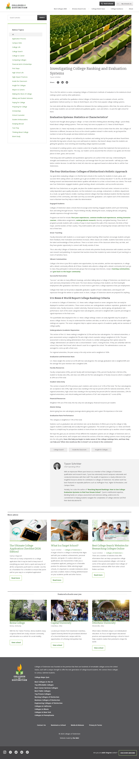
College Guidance (117, 9)
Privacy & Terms (95, 725)
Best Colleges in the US (44, 682)
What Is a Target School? (65, 545)
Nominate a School (58, 725)
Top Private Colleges (43, 694)
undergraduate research (86, 220)
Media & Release (77, 725)
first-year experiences (80, 218)
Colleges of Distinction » (73, 550)
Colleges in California (43, 706)
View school (16, 642)
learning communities (120, 269)
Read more (17, 578)
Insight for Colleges (101, 450)
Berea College (17, 622)
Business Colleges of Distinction (47, 700)
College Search (59, 450)
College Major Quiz (42, 677)
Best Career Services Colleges (46, 688)
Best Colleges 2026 (60, 9)
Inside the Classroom (79, 450)
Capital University (61, 622)
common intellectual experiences (103, 218)
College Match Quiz (98, 9)
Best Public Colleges (42, 691)
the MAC (76, 738)
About (131, 9)
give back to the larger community (66, 272)
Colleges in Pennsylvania (44, 715)
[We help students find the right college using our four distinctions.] (16, 5)
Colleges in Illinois (42, 709)
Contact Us (41, 725)
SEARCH (42, 17)
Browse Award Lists (79, 9)
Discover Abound (128, 753)
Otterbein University (104, 622)
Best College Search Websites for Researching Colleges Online (110, 547)
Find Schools (108, 4)
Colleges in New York (43, 712)
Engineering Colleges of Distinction (48, 703)
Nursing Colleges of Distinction (47, 697)
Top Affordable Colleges (44, 685)
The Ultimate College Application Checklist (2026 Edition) (25, 548)
